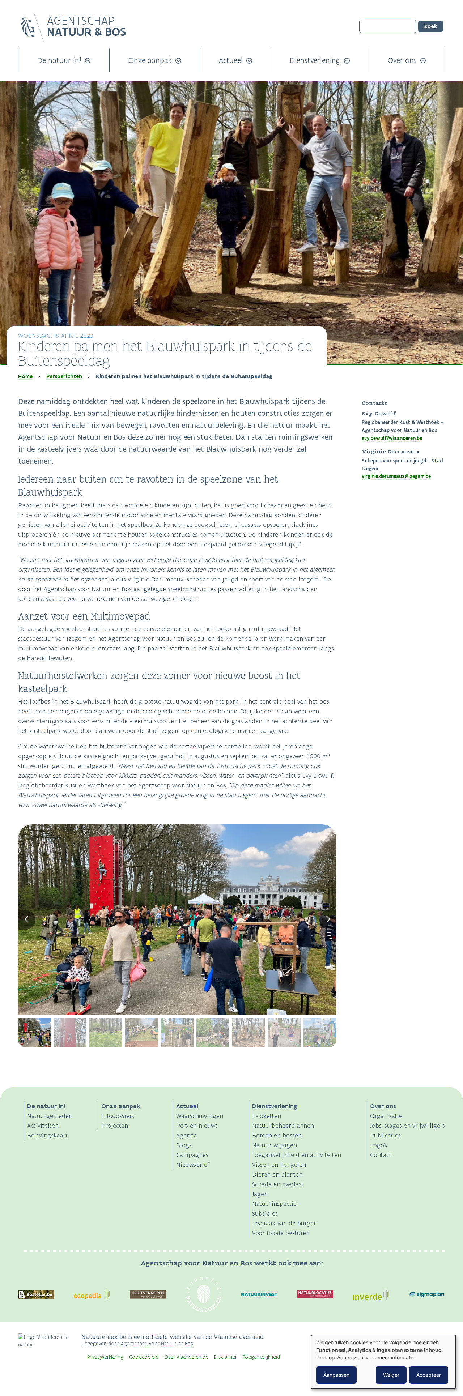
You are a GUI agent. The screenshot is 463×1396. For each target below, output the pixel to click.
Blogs (184, 1145)
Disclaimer (225, 1357)
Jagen (260, 1194)
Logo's (378, 1145)
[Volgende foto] (328, 920)
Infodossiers (117, 1116)
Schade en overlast (277, 1184)
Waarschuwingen (199, 1116)
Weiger (391, 1375)
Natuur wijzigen (274, 1145)
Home (25, 376)
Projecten (114, 1126)
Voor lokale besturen (281, 1233)
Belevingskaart (47, 1135)
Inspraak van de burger (284, 1223)
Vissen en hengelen (279, 1165)
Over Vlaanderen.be (186, 1357)
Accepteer (428, 1375)
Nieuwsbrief (192, 1165)
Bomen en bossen (277, 1135)
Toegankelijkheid (261, 1357)
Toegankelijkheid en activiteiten (296, 1155)
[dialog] (383, 1362)
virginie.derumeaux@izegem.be (396, 476)
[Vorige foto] (26, 920)
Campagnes (192, 1155)
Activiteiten (43, 1126)
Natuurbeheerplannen (283, 1126)
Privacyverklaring (105, 1357)
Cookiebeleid (143, 1357)
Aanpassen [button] (336, 1375)
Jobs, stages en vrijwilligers (407, 1126)
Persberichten (64, 376)
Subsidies (265, 1213)
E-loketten (266, 1116)
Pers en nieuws (197, 1126)
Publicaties (385, 1135)
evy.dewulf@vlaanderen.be (392, 438)
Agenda (186, 1135)
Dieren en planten (277, 1174)
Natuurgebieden (49, 1116)
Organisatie (386, 1116)
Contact (380, 1155)
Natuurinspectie (274, 1204)
